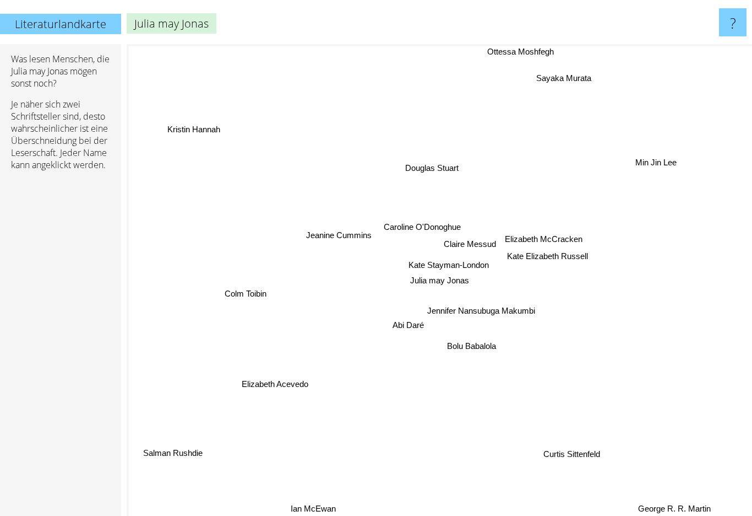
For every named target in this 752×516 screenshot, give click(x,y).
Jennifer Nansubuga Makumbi (481, 310)
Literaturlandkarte (60, 24)
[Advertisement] (61, 347)
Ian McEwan (312, 508)
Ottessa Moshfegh (522, 51)
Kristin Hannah (194, 128)
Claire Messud (470, 244)
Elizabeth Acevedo (275, 384)
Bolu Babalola (470, 346)
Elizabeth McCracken (543, 238)
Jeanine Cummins (337, 236)
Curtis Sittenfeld (571, 454)
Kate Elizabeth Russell (547, 256)
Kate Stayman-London (448, 265)
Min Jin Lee (656, 163)
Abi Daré (407, 325)
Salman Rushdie (172, 452)
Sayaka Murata (564, 78)
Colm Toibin (245, 293)
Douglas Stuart (432, 168)
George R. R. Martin (674, 508)
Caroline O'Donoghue (422, 227)
